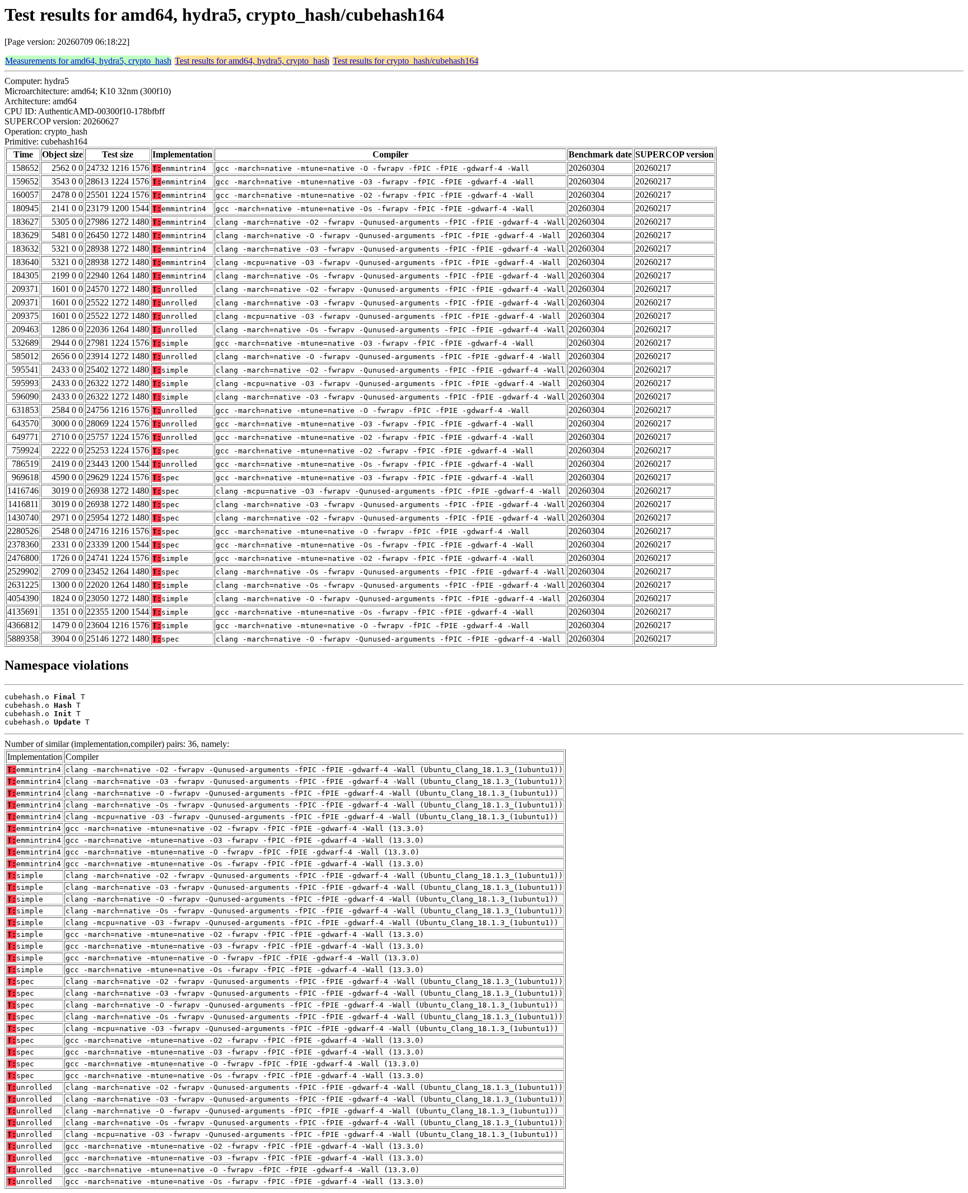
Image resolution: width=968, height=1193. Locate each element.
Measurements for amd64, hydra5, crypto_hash (88, 61)
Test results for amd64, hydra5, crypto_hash (252, 61)
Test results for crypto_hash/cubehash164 (405, 61)
